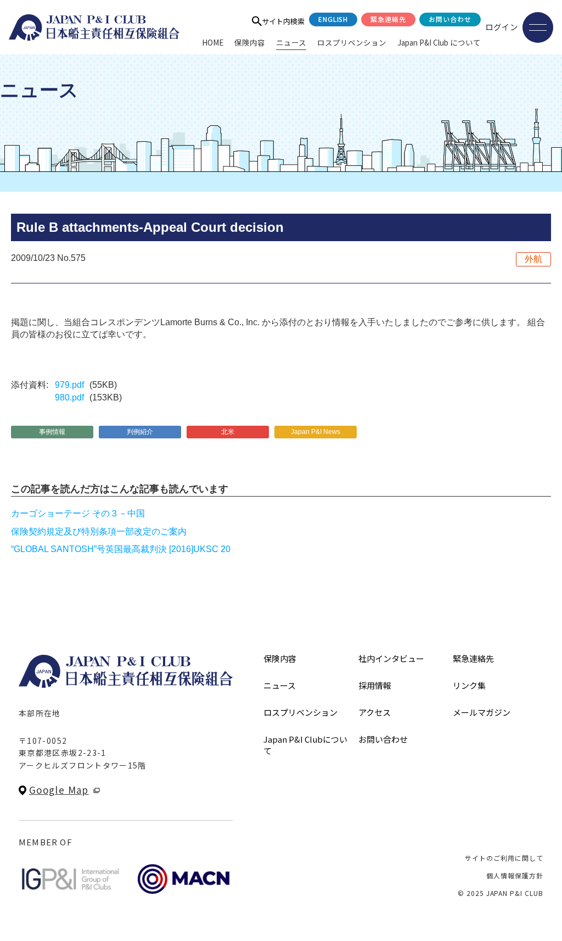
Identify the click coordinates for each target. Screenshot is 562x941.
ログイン (501, 26)
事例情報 (52, 432)
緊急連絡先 (388, 19)
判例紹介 (140, 432)
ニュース (291, 42)
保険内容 (249, 42)
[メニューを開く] (537, 27)
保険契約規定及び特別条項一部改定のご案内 (99, 531)
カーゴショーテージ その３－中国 (78, 513)
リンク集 (469, 685)
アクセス (374, 712)
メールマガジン (481, 712)
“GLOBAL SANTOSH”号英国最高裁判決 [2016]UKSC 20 (121, 549)
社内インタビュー (391, 658)
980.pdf (69, 397)
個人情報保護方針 (514, 875)
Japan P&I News (315, 432)
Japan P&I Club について (439, 42)
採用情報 (374, 685)
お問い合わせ (450, 19)
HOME (212, 42)
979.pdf (69, 384)
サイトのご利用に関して (504, 857)
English (333, 19)
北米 (227, 432)
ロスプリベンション (351, 42)
